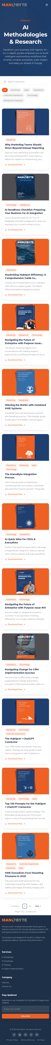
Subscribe (25, 1016)
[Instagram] (25, 1035)
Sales (26, 90)
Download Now (15, 165)
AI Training (6, 965)
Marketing (15, 90)
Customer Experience (13, 95)
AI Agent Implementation (12, 969)
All (5, 90)
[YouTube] (37, 1035)
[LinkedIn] (20, 1035)
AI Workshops (7, 957)
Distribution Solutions (13, 100)
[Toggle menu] (46, 4)
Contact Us (6, 986)
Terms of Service (28, 1040)
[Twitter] (31, 1035)
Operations (38, 90)
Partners (5, 983)
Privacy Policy (12, 1040)
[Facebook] (14, 1035)
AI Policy (41, 1040)
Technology (32, 95)
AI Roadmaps (7, 961)
